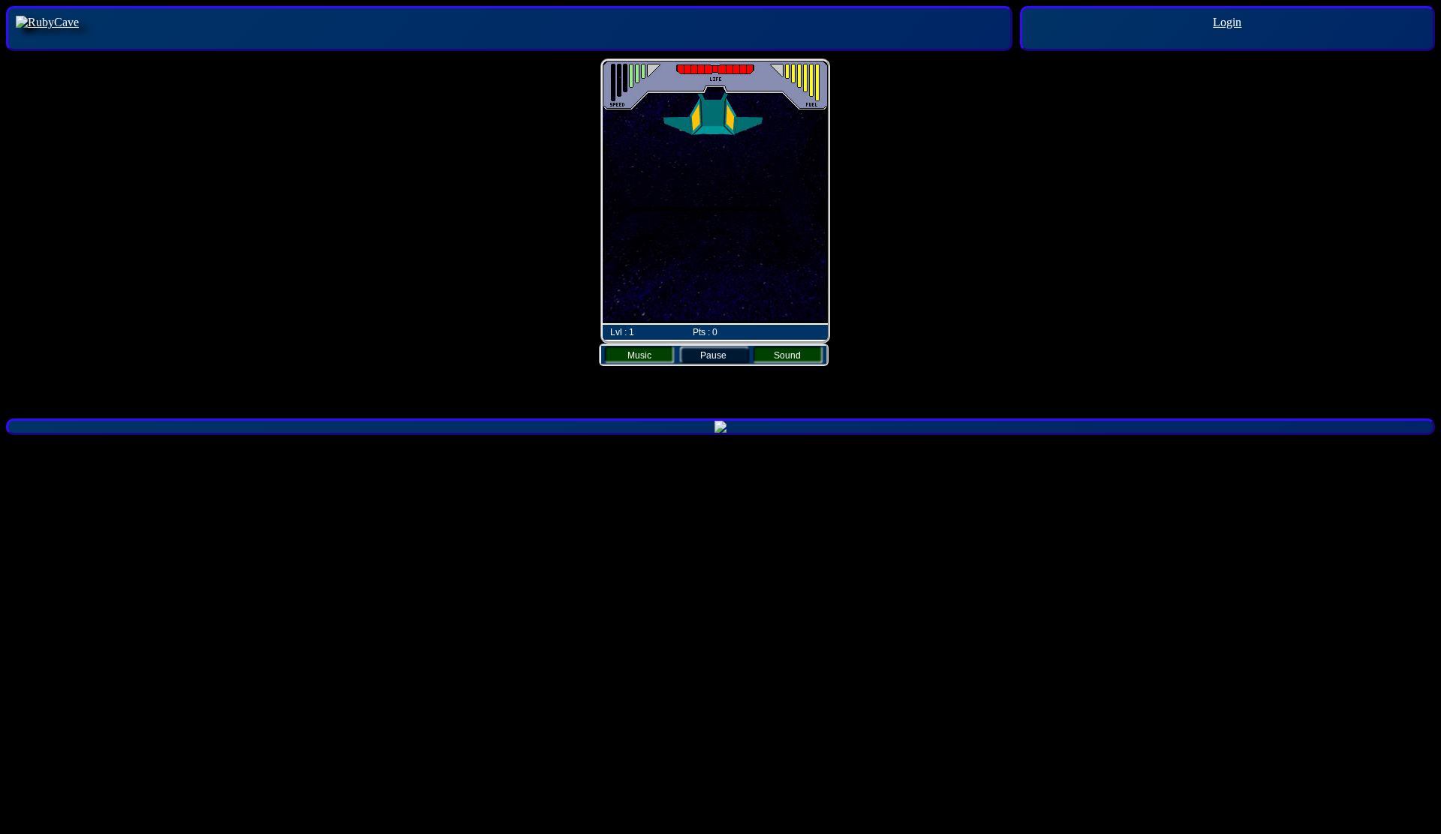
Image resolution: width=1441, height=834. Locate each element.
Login (1227, 22)
